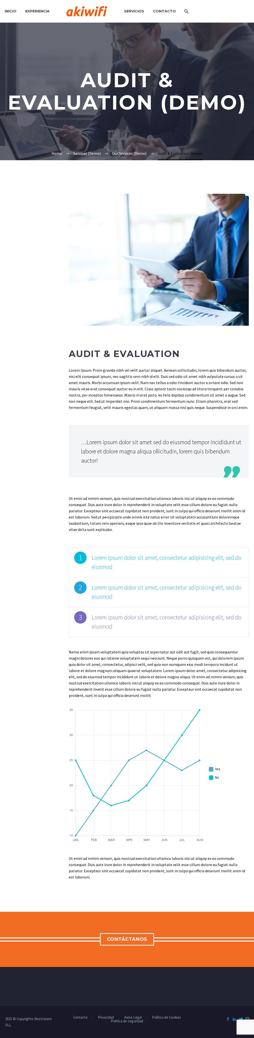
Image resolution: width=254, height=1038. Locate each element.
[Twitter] (241, 1019)
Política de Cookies (166, 1017)
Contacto (164, 11)
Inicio (10, 11)
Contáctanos (127, 939)
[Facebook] (228, 1019)
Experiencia (37, 11)
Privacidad (106, 1017)
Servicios (134, 11)
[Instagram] (247, 1019)
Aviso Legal (133, 1017)
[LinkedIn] (234, 1019)
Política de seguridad (127, 1021)
